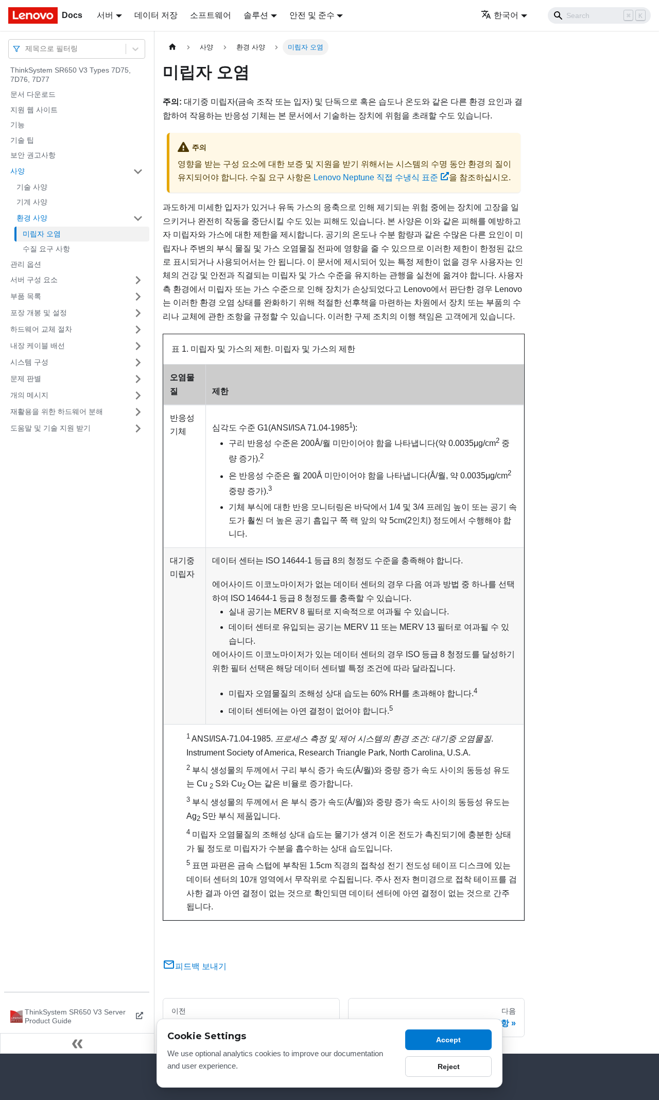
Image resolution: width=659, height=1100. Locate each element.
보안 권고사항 (33, 155)
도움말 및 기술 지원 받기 (50, 428)
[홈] (172, 47)
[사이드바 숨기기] (77, 1043)
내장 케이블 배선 (37, 345)
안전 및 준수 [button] (312, 15)
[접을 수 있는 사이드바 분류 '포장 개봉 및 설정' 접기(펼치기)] (138, 313)
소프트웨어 (210, 15)
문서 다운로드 (33, 94)
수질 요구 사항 (46, 249)
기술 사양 (31, 187)
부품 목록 (25, 296)
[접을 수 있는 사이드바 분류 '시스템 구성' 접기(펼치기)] (138, 362)
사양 (17, 171)
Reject (449, 1066)
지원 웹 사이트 (34, 110)
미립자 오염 (42, 234)
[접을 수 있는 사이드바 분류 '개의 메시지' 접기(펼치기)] (138, 395)
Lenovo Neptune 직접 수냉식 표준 (376, 177)
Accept (448, 1040)
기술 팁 (22, 140)
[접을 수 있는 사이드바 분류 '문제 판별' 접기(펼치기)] (138, 379)
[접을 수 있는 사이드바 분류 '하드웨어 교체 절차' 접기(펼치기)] (138, 329)
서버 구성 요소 (34, 280)
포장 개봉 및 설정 (38, 312)
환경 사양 (31, 218)
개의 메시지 (29, 395)
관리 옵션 (25, 264)
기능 (17, 125)
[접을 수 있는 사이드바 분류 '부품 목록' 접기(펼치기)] (138, 296)
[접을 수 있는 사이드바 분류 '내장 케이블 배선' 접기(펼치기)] (138, 346)
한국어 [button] (506, 15)
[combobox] (26, 49)
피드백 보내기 (201, 966)
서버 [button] (105, 15)
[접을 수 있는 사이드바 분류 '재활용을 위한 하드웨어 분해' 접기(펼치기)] (138, 412)
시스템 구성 (29, 362)
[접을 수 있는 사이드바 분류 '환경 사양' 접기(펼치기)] (138, 218)
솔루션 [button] (256, 15)
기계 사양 (31, 202)
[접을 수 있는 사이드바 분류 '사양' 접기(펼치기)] (138, 171)
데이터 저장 (156, 15)
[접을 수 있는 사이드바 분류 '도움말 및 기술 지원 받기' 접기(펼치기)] (138, 428)
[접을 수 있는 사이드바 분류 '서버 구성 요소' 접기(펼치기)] (138, 280)
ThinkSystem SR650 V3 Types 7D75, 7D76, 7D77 (70, 74)
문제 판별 (25, 378)
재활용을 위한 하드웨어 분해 (56, 411)
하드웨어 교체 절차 (41, 329)
